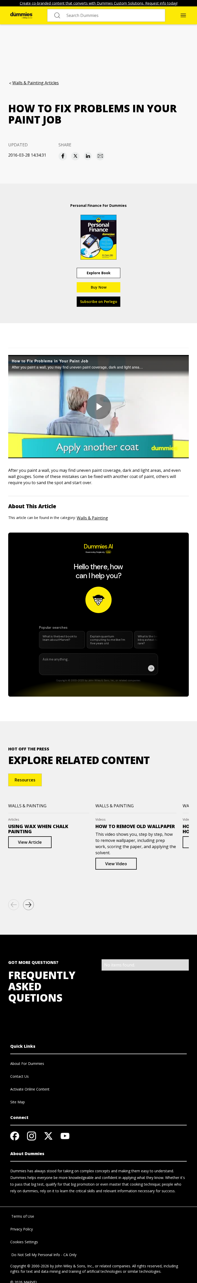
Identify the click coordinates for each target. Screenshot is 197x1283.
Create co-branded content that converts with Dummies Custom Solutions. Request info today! (99, 3)
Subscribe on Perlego (98, 301)
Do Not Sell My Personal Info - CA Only (43, 1254)
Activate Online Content (30, 1089)
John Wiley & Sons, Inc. (74, 1266)
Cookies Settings (24, 1241)
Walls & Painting (92, 518)
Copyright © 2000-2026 (29, 1266)
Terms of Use (22, 1216)
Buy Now (98, 287)
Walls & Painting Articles (35, 83)
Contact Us (19, 1076)
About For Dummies (27, 1063)
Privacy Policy (21, 1229)
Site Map (17, 1101)
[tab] (25, 779)
